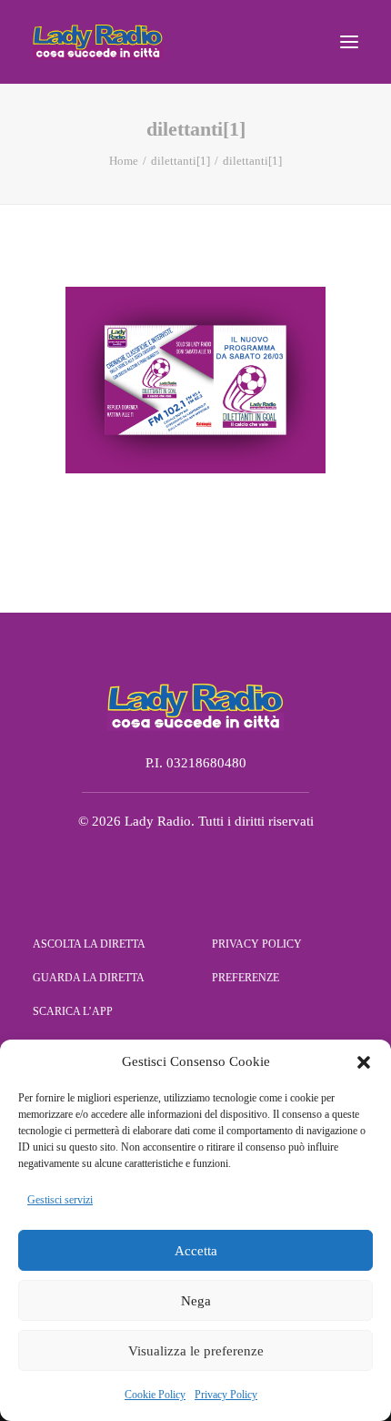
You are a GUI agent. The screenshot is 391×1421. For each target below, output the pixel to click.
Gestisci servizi (60, 1199)
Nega (196, 1301)
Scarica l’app (73, 1011)
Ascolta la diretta (89, 944)
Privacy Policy (226, 1394)
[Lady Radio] (98, 42)
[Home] (195, 706)
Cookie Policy (155, 1394)
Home (123, 160)
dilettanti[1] (180, 160)
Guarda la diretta (89, 977)
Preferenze (245, 977)
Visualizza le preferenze (196, 1351)
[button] (364, 1062)
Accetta (196, 1250)
